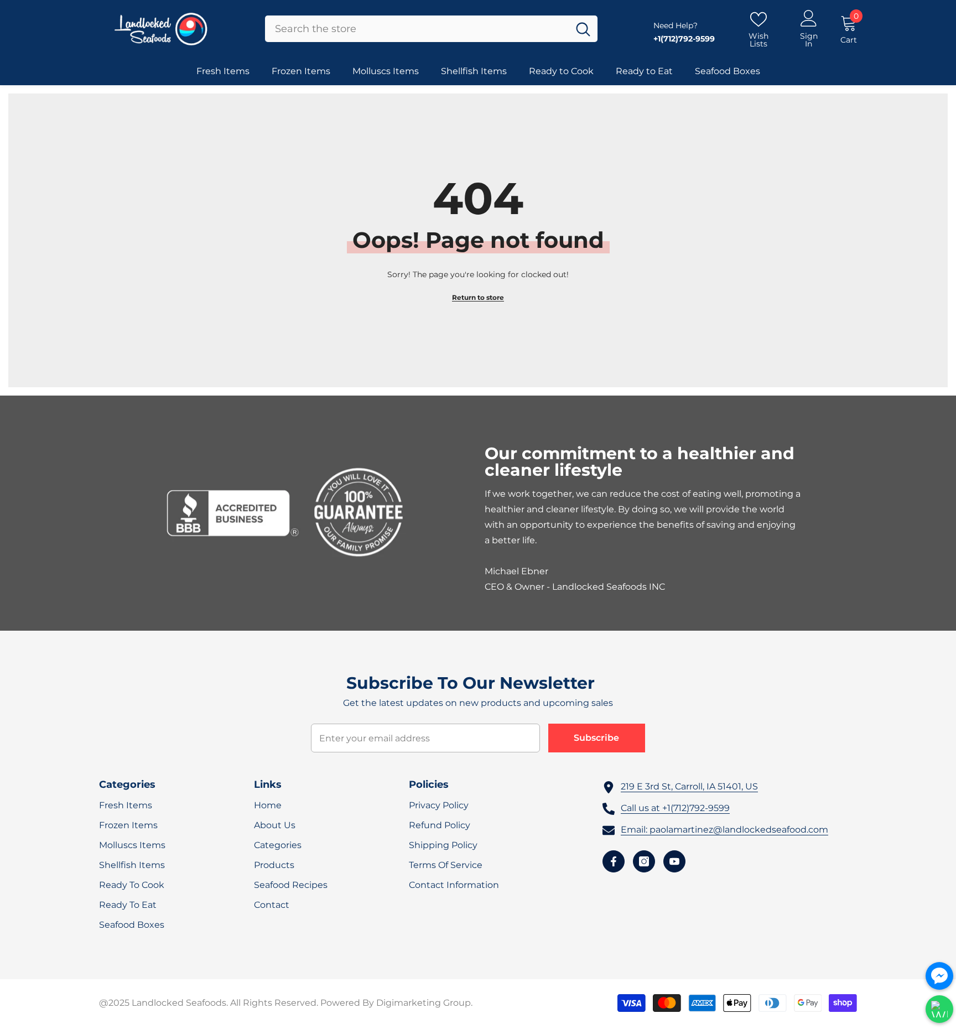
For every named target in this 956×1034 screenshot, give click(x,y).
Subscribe (596, 737)
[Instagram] (644, 861)
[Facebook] (613, 861)
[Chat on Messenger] (939, 976)
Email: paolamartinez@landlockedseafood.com (724, 829)
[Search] (431, 28)
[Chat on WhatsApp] (939, 1009)
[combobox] (417, 28)
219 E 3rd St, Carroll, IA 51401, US (689, 786)
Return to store (478, 297)
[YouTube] (674, 861)
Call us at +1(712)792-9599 (675, 808)
